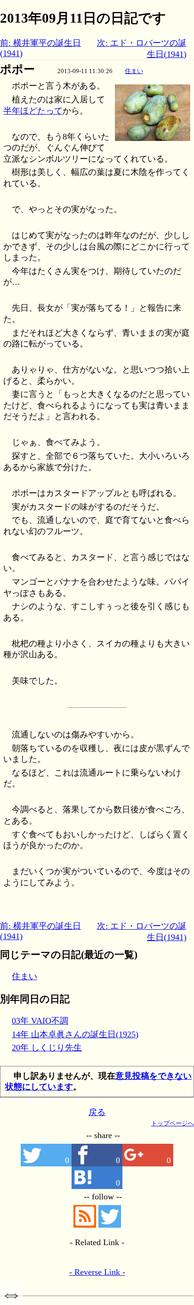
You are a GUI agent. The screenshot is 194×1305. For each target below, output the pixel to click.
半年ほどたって (33, 111)
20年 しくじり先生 (47, 1047)
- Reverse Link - (97, 1272)
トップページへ (172, 1123)
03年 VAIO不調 (40, 1020)
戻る (97, 1112)
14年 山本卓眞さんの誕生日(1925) (75, 1034)
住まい (134, 70)
